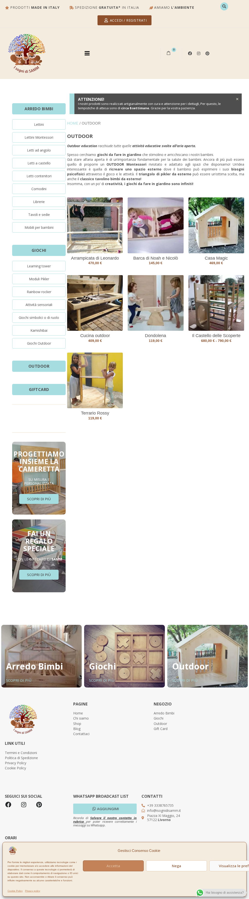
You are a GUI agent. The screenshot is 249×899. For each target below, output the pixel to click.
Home (72, 123)
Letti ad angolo (39, 150)
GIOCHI (39, 250)
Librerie (39, 201)
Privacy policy (32, 891)
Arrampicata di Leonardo (95, 258)
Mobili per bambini (39, 227)
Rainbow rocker (39, 291)
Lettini (39, 124)
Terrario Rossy (95, 413)
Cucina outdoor (95, 335)
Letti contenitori (39, 176)
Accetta (113, 865)
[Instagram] (199, 53)
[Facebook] (8, 804)
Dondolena (155, 335)
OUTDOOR (39, 366)
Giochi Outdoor (39, 343)
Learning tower (39, 266)
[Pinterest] (207, 53)
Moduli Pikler (39, 279)
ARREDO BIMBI (39, 108)
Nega (176, 865)
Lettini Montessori (39, 137)
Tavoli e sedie (39, 214)
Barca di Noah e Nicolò (155, 258)
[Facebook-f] (190, 53)
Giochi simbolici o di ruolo (39, 317)
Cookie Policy (15, 891)
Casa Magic (216, 258)
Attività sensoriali (39, 304)
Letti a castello (39, 163)
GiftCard (39, 389)
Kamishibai (38, 330)
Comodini (38, 189)
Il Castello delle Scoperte (216, 335)
